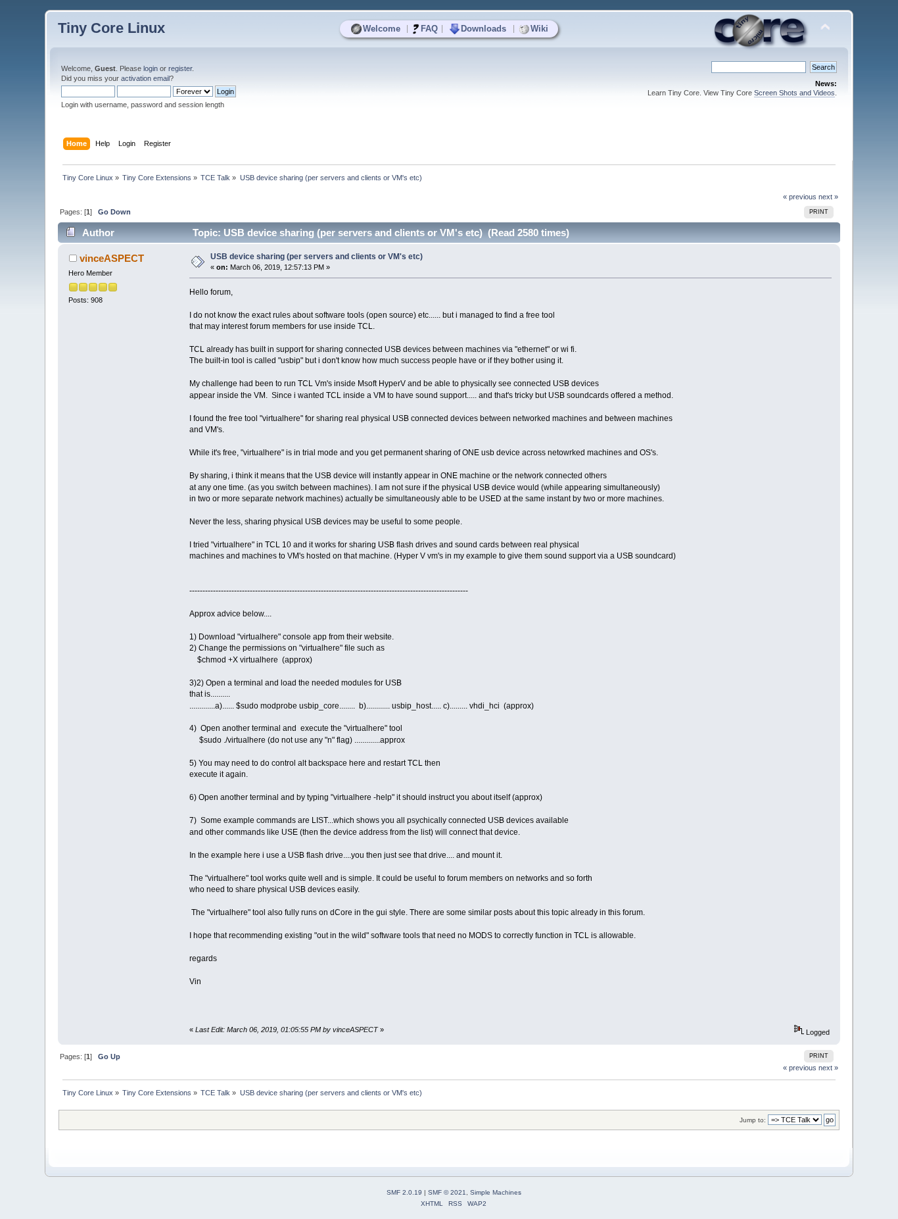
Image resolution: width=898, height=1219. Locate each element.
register (180, 68)
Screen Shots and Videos (794, 93)
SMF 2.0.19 (404, 1192)
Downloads (483, 29)
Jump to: (753, 1120)
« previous (799, 197)
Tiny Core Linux (111, 28)
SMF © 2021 (447, 1192)
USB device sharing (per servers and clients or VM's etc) (316, 256)
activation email (145, 78)
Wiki (539, 29)
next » (828, 197)
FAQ (429, 29)
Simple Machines (495, 1192)
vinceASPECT (112, 258)
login (150, 68)
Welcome (381, 29)
